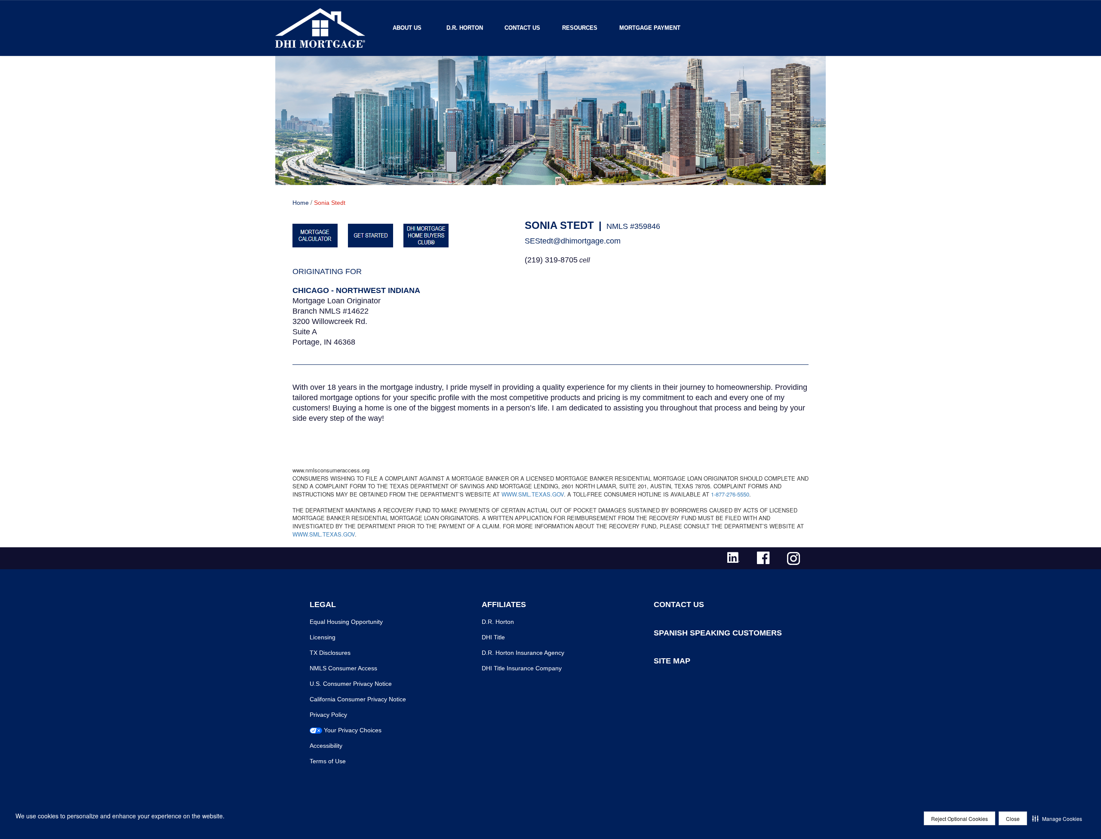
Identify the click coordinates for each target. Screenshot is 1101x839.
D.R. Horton (464, 28)
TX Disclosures (330, 652)
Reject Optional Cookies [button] (959, 818)
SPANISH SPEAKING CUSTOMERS (718, 633)
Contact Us (522, 28)
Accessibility (326, 745)
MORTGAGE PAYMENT (649, 28)
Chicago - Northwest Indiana (356, 290)
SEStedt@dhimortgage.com (573, 241)
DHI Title (493, 637)
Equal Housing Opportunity (346, 621)
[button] (1057, 818)
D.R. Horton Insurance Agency (523, 652)
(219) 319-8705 (551, 260)
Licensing (322, 637)
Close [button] (1013, 818)
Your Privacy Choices (352, 730)
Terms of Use (328, 761)
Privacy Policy (328, 714)
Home (300, 202)
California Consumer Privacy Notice (358, 699)
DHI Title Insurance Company (522, 668)
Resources (579, 28)
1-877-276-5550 (730, 494)
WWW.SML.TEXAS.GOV (532, 494)
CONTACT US (679, 604)
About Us (407, 28)
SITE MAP (672, 661)
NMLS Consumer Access (343, 668)
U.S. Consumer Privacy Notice (351, 683)
